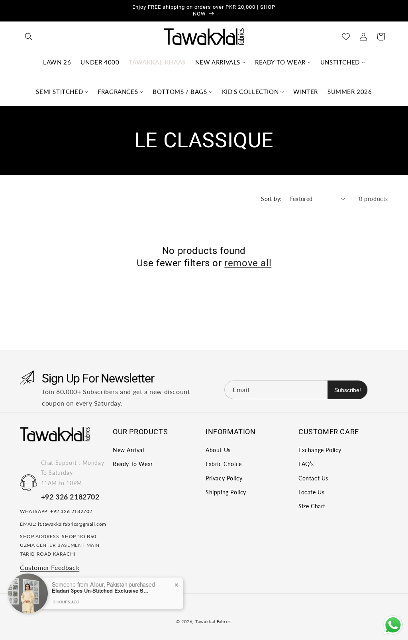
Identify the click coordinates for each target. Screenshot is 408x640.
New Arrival (128, 450)
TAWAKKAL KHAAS (157, 62)
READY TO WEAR (280, 62)
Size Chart (312, 506)
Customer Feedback (49, 567)
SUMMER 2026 (350, 91)
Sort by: (271, 198)
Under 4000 (99, 62)
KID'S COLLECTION (250, 91)
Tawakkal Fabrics (213, 621)
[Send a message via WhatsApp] (393, 625)
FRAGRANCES (118, 91)
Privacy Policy (224, 478)
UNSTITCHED (340, 62)
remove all (247, 263)
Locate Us (311, 492)
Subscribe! (347, 390)
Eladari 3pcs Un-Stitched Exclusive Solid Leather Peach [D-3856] (101, 590)
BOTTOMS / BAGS (180, 91)
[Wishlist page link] (346, 37)
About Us (218, 450)
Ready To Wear (133, 463)
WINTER (305, 91)
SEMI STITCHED (59, 91)
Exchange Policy (319, 450)
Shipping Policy (226, 492)
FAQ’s (306, 463)
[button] (28, 36)
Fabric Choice (224, 463)
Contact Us (313, 478)
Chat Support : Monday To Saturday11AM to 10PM (72, 472)
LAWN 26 (57, 62)
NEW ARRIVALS (217, 62)
